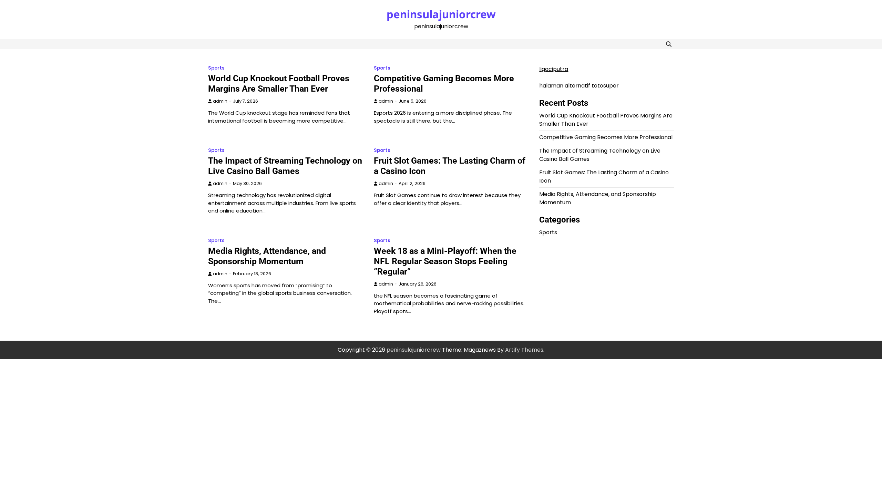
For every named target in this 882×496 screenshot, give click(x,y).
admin (220, 101)
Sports (216, 68)
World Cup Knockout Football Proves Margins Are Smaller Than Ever (278, 83)
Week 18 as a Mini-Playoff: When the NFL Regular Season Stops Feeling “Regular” (445, 261)
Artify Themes (524, 350)
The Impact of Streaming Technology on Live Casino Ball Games (285, 166)
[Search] (669, 44)
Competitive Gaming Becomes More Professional (606, 137)
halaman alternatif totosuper (579, 86)
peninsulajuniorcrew (441, 14)
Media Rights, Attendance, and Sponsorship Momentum (267, 256)
